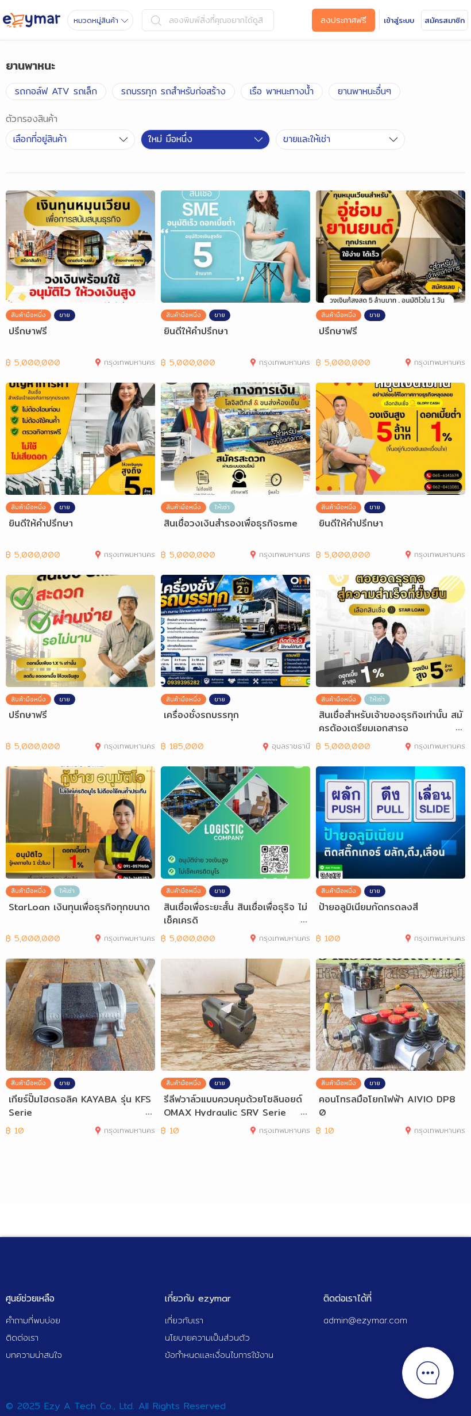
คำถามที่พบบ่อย (33, 1320)
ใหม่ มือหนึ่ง (170, 139)
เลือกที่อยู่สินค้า (40, 139)
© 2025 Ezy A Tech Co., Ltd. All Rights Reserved (116, 1406)
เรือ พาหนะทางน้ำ (282, 91)
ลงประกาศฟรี (343, 20)
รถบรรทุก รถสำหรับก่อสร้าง (173, 91)
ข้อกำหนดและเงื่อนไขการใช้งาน (219, 1354)
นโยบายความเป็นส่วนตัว (207, 1337)
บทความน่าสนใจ (34, 1354)
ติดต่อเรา (22, 1337)
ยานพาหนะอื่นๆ (364, 91)
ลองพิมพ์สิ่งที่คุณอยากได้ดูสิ (216, 20)
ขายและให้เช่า (306, 139)
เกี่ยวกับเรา (184, 1320)
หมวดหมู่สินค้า (96, 20)
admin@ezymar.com (365, 1320)
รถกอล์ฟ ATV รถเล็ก (56, 91)
